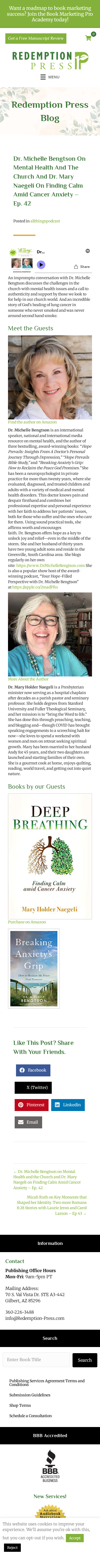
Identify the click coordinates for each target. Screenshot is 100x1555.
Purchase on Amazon (27, 922)
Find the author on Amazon (32, 422)
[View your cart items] (88, 38)
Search (85, 1360)
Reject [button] (12, 1547)
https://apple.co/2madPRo (35, 587)
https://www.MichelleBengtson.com (50, 565)
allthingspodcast (45, 221)
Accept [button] (75, 1538)
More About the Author (28, 679)
